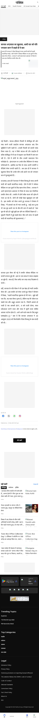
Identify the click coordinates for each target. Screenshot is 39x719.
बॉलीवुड (4, 39)
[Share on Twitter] (9, 416)
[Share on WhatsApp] (14, 416)
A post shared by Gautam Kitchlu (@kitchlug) (19, 373)
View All (35, 484)
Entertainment (12, 429)
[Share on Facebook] (3, 416)
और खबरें (19, 440)
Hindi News (4, 429)
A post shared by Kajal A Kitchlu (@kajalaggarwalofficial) (19, 238)
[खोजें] (37, 2)
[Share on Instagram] (20, 416)
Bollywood (19, 429)
